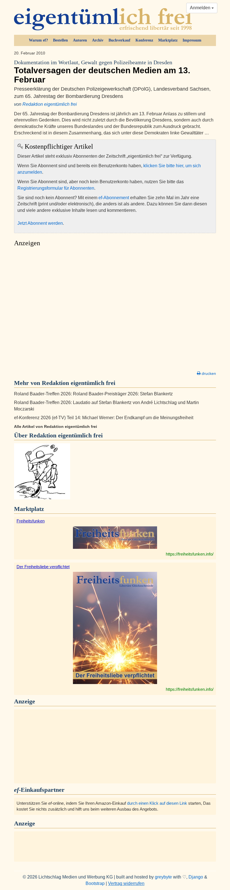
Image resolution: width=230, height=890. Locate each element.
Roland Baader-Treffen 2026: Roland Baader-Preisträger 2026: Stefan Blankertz (93, 393)
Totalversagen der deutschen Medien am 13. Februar (102, 71)
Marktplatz (168, 40)
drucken (208, 373)
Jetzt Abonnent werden (40, 223)
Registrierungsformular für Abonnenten (55, 188)
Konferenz (144, 40)
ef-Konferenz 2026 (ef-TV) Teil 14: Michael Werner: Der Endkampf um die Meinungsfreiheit (103, 417)
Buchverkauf (119, 40)
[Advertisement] (115, 310)
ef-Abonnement (113, 197)
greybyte (163, 877)
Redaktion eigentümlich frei (49, 104)
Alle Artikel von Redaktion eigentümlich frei (55, 426)
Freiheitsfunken (31, 521)
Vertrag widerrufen (126, 883)
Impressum (192, 40)
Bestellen (60, 40)
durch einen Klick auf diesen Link (157, 803)
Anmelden (200, 7)
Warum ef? (38, 40)
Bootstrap (95, 883)
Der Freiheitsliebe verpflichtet (43, 566)
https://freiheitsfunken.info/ (189, 554)
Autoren (80, 40)
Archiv (98, 40)
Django (195, 877)
